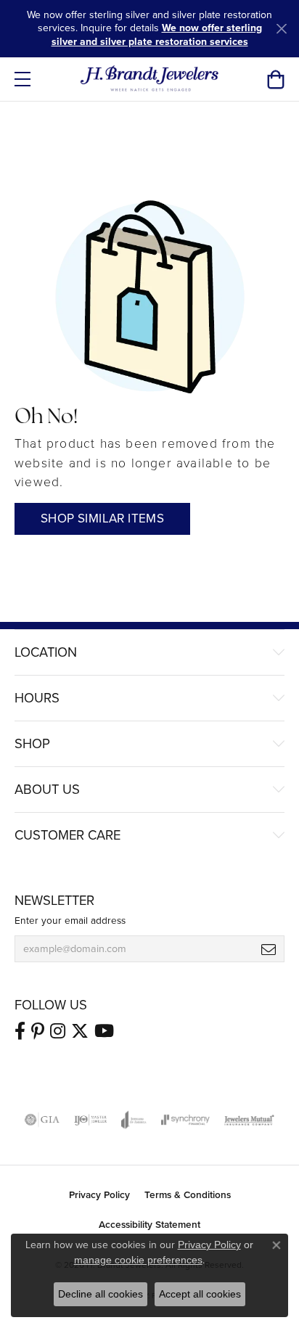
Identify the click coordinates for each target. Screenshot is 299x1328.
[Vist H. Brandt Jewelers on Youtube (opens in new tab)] (104, 1031)
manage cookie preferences (138, 1260)
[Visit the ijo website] (90, 1120)
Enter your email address (70, 920)
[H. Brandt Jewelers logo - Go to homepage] (150, 79)
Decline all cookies (100, 1294)
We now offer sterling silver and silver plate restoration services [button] (157, 34)
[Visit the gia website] (42, 1120)
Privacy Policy (99, 1194)
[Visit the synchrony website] (185, 1120)
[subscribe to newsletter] (268, 949)
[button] (275, 79)
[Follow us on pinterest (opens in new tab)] (37, 1031)
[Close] (281, 29)
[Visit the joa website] (134, 1120)
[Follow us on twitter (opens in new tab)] (80, 1031)
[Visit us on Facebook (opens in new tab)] (20, 1031)
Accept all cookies (200, 1294)
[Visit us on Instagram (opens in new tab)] (57, 1031)
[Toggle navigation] (22, 79)
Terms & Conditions (187, 1194)
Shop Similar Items (102, 518)
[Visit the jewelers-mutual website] (249, 1120)
